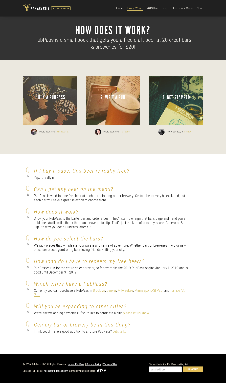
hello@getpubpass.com (56, 370)
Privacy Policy (93, 364)
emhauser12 (62, 131)
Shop (200, 8)
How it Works (135, 8)
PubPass (27, 8)
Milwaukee (125, 290)
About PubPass (76, 364)
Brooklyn (99, 290)
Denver (111, 290)
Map (164, 8)
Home (119, 8)
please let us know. (136, 313)
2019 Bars (152, 8)
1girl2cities (126, 131)
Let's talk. (119, 331)
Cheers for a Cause (182, 8)
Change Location (61, 8)
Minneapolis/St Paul (149, 290)
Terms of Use (110, 364)
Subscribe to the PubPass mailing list (168, 364)
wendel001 (189, 131)
